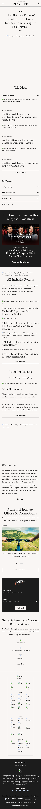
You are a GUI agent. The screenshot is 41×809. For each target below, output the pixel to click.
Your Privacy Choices (30, 799)
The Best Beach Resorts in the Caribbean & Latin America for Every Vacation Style (19, 117)
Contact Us (18, 796)
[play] (20, 234)
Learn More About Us (8, 796)
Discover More (20, 172)
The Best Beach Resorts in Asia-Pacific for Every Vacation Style (20, 164)
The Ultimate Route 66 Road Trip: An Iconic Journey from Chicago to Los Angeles (20, 21)
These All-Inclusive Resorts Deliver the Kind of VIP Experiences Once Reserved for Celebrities (20, 311)
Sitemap (20, 802)
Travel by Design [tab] (27, 378)
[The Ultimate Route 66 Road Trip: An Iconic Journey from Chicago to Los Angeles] (21, 49)
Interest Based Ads (11, 802)
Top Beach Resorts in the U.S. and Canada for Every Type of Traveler (18, 141)
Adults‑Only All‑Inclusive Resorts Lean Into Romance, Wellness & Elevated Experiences (20, 326)
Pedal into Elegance (20, 556)
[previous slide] (8, 30)
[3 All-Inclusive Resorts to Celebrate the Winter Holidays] (20, 335)
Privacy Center (35, 796)
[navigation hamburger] (3, 3)
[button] (16, 563)
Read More (20, 499)
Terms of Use (26, 796)
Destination (7, 590)
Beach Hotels (7, 110)
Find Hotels (21, 608)
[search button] (38, 3)
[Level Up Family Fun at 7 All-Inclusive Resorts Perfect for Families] (20, 349)
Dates (5, 599)
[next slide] (33, 30)
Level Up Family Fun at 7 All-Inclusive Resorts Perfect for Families (20, 355)
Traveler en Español (20, 765)
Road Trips (20, 12)
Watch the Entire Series (20, 262)
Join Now (20, 664)
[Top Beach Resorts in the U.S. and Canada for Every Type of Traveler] (20, 126)
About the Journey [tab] (14, 378)
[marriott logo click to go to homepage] (20, 3)
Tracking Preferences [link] (29, 802)
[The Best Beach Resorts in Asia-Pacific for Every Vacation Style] (20, 149)
